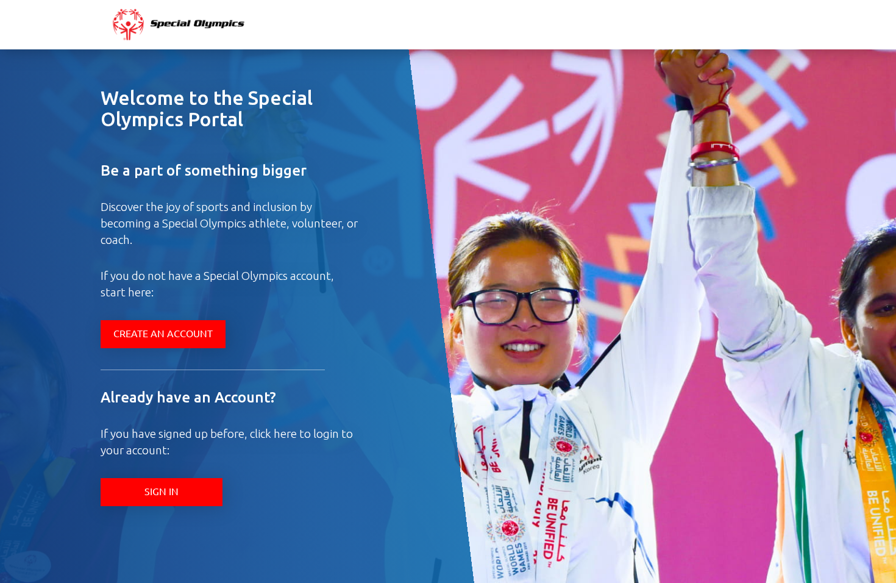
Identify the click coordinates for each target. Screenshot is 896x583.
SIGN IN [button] (161, 491)
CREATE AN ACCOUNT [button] (163, 333)
